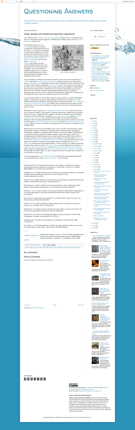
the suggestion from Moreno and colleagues (57, 110)
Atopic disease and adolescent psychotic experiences (101, 201)
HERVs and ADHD (98, 216)
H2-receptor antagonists (53, 145)
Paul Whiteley (96, 88)
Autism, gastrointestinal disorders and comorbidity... (102, 209)
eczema (38, 83)
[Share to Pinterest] (55, 245)
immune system (53, 247)
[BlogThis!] (49, 245)
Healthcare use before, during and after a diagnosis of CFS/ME (105, 290)
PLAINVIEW (76, 417)
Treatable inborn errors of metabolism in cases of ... (100, 219)
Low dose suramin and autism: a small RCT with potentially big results (101, 332)
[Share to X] (51, 245)
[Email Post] (44, 244)
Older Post (81, 305)
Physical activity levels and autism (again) (104, 344)
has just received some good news (47, 81)
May (94, 160)
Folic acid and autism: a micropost (102, 235)
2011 (93, 227)
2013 (93, 223)
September (96, 151)
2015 (93, 139)
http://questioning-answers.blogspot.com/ (91, 391)
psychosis (72, 247)
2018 (93, 132)
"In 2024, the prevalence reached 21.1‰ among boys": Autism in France (101, 68)
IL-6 (63, 85)
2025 (93, 123)
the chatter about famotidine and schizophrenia (68, 147)
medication (66, 247)
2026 (93, 121)
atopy (34, 247)
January (95, 169)
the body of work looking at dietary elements (46, 121)
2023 (93, 125)
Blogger (89, 417)
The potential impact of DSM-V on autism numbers (101, 183)
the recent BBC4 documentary (47, 156)
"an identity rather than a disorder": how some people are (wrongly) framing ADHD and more (101, 57)
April (94, 162)
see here (32, 50)
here (71, 37)
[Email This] (47, 245)
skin (78, 247)
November (96, 146)
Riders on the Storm (50, 158)
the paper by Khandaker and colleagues (48, 37)
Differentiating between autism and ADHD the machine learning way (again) (105, 248)
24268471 (27, 240)
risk (76, 247)
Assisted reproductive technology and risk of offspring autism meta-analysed (105, 317)
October (95, 148)
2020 (93, 128)
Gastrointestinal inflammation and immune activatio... (101, 198)
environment (46, 247)
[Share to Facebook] (53, 245)
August (95, 153)
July (94, 155)
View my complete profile (97, 90)
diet (37, 247)
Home (54, 305)
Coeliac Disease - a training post (105, 261)
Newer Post (28, 305)
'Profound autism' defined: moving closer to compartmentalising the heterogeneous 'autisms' (101, 73)
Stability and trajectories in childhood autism (100, 175)
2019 (93, 130)
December (96, 144)
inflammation (60, 247)
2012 (93, 225)
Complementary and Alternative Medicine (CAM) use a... (101, 194)
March (95, 164)
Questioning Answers (58, 11)
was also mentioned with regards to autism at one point (64, 149)
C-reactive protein (54, 85)
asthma (31, 83)
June (94, 157)
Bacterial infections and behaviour (99, 179)
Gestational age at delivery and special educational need (100, 303)
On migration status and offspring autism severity (105, 275)
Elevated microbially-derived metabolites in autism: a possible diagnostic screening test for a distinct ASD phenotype (100, 79)
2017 (93, 135)
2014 (93, 142)
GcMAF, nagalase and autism (104, 358)
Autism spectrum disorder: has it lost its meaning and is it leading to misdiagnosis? (101, 64)
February (96, 167)
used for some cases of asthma (61, 116)
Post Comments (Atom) (37, 308)
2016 (93, 137)
